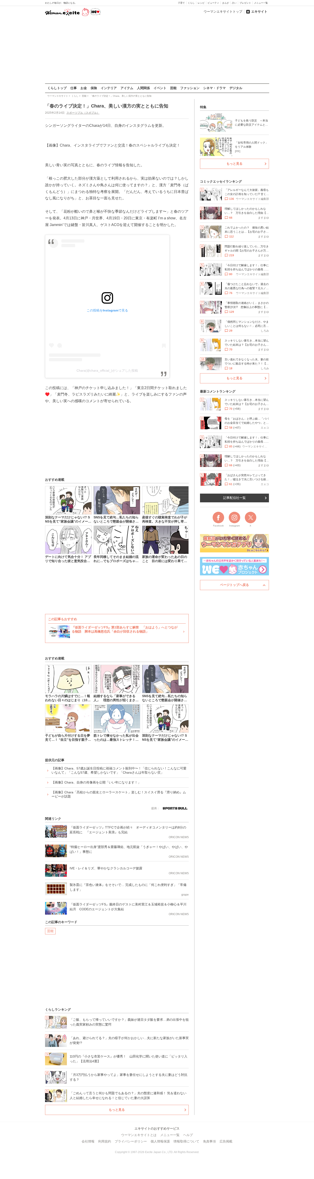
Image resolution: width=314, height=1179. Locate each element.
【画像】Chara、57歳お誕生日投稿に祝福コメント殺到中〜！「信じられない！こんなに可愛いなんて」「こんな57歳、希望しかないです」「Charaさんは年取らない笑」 (118, 770)
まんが (225, 3)
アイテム (126, 88)
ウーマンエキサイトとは (139, 1135)
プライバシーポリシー (131, 1141)
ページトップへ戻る (234, 585)
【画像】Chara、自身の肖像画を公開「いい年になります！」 (96, 782)
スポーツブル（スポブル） (83, 112)
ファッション (190, 88)
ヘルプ (188, 1135)
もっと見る (117, 1109)
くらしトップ (57, 88)
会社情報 (88, 1141)
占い (234, 3)
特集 (203, 107)
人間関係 (143, 88)
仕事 (73, 88)
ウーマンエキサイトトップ (223, 11)
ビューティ (213, 3)
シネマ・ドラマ (214, 88)
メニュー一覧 (261, 3)
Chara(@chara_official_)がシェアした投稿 (107, 370)
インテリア (109, 88)
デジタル (235, 88)
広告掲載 (226, 1141)
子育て (181, 3)
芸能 (173, 88)
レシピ (201, 3)
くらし (191, 3)
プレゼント (245, 3)
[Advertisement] (157, 50)
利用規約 (104, 1141)
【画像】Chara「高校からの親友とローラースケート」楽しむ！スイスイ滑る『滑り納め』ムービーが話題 (118, 794)
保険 (94, 88)
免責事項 (209, 1141)
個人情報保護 (160, 1141)
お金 (83, 88)
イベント (160, 88)
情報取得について (186, 1141)
